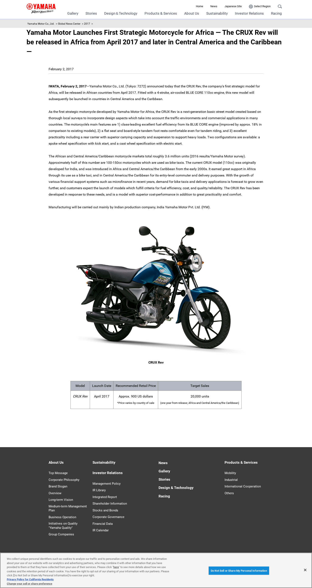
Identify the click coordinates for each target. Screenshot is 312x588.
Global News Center (69, 23)
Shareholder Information (110, 503)
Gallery (72, 13)
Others (229, 493)
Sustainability (217, 13)
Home (199, 6)
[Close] (305, 570)
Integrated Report (105, 497)
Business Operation (62, 517)
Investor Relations (249, 13)
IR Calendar (101, 530)
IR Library (99, 490)
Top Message (58, 473)
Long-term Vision (61, 500)
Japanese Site (233, 6)
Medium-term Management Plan (68, 508)
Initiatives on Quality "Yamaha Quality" (63, 526)
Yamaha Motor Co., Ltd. (40, 23)
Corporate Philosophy (64, 480)
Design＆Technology (120, 13)
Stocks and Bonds (105, 510)
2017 (87, 23)
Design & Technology (176, 488)
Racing (276, 13)
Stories (91, 13)
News (213, 6)
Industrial (231, 480)
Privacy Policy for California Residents (30, 579)
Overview (55, 493)
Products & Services (161, 13)
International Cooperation (243, 486)
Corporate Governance (108, 517)
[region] (156, 570)
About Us (191, 13)
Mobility (230, 473)
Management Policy (107, 484)
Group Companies (61, 534)
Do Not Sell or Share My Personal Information (239, 570)
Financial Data (103, 524)
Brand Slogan (58, 486)
